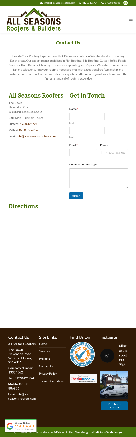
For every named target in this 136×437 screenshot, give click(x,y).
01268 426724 (90, 2)
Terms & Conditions (51, 381)
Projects (44, 358)
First (71, 123)
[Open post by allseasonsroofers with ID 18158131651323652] (114, 385)
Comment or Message (83, 164)
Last (71, 137)
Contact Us (46, 366)
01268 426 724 (24, 378)
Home (43, 344)
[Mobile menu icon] (131, 19)
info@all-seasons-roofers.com (59, 2)
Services (44, 351)
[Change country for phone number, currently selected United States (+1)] (104, 152)
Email (73, 145)
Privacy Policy (48, 373)
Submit (76, 195)
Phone (104, 145)
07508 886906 (112, 2)
